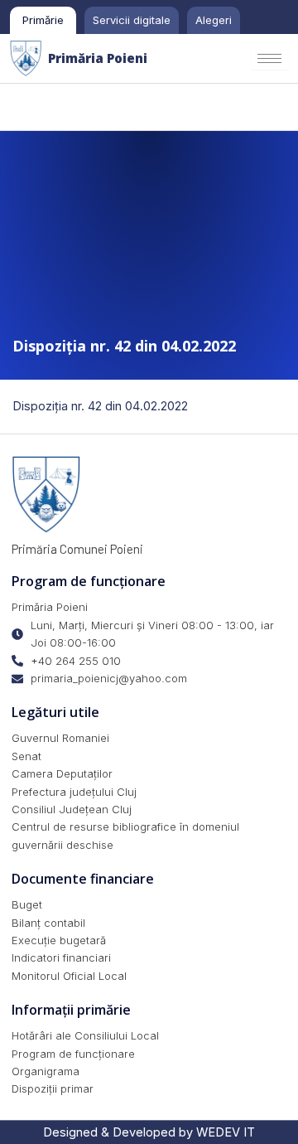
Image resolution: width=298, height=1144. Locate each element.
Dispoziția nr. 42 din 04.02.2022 (100, 406)
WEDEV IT (225, 1132)
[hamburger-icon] (269, 58)
